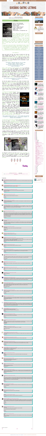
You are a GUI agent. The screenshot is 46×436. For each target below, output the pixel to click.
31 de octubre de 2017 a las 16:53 (9, 363)
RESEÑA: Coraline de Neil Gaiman (41, 92)
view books (42, 181)
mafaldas (5, 352)
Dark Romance (39, 55)
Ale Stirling (5, 277)
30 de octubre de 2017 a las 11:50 (11, 261)
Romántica (39, 74)
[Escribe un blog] (19, 173)
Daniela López (5, 302)
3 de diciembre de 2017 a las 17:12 (10, 406)
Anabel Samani (5, 272)
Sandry (41, 26)
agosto (36, 166)
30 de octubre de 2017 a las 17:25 (9, 282)
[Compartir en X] (20, 173)
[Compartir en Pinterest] (21, 173)
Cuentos (39, 52)
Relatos (39, 69)
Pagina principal (17, 0)
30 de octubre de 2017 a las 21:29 (11, 319)
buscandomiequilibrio (6, 308)
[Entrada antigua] (31, 428)
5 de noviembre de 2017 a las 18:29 (10, 394)
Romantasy (39, 71)
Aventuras (39, 47)
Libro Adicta (5, 319)
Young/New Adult (39, 79)
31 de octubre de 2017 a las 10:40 (13, 347)
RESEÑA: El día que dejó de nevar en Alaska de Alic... (39, 150)
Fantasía (39, 60)
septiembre (36, 165)
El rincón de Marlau (6, 347)
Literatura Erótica (39, 66)
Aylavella (5, 244)
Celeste (5, 406)
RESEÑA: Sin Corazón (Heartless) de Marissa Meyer (40, 116)
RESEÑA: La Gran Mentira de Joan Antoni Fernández (39, 153)
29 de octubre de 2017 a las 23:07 (10, 226)
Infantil (39, 63)
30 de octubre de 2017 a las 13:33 (11, 272)
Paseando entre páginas (6, 398)
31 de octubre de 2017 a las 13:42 (10, 352)
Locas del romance (6, 332)
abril (35, 169)
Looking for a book (6, 189)
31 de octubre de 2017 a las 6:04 (11, 341)
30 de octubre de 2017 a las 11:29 (12, 254)
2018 (35, 138)
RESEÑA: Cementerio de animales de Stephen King (41, 124)
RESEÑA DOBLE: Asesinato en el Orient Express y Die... (38, 164)
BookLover (5, 341)
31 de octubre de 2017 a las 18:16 (11, 375)
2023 (35, 134)
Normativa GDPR (27, 0)
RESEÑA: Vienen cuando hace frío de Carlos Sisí (40, 120)
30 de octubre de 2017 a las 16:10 (11, 277)
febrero (36, 171)
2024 (35, 133)
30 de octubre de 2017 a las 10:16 (10, 244)
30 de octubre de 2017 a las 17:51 (13, 308)
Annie (4, 363)
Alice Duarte (5, 375)
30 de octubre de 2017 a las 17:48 (11, 302)
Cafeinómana (5, 261)
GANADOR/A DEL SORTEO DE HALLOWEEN (38, 142)
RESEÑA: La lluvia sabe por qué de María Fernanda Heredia (41, 88)
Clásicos (39, 50)
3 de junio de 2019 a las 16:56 (10, 413)
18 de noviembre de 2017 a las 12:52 (14, 398)
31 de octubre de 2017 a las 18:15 (10, 369)
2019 (35, 137)
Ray (4, 383)
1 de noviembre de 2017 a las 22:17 (10, 389)
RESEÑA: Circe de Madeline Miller (41, 111)
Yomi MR (5, 369)
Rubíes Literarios (6, 254)
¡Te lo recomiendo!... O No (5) (41, 96)
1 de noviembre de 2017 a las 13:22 (9, 383)
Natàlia (4, 389)
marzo (36, 170)
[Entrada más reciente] (2, 428)
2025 (35, 132)
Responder (5, 191)
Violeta (4, 226)
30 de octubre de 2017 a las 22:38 (13, 332)
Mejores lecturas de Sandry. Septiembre (38, 162)
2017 (35, 139)
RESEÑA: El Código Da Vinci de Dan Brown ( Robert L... (39, 157)
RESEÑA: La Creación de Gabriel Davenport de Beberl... (38, 146)
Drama (39, 58)
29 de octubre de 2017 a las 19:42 (13, 189)
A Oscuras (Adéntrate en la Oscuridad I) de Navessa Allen (41, 102)
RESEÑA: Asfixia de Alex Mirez (40, 83)
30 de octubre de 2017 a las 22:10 (10, 326)
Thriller (39, 77)
